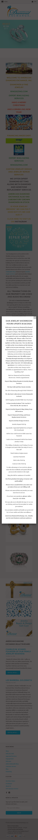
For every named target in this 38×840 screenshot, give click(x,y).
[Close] (35, 317)
